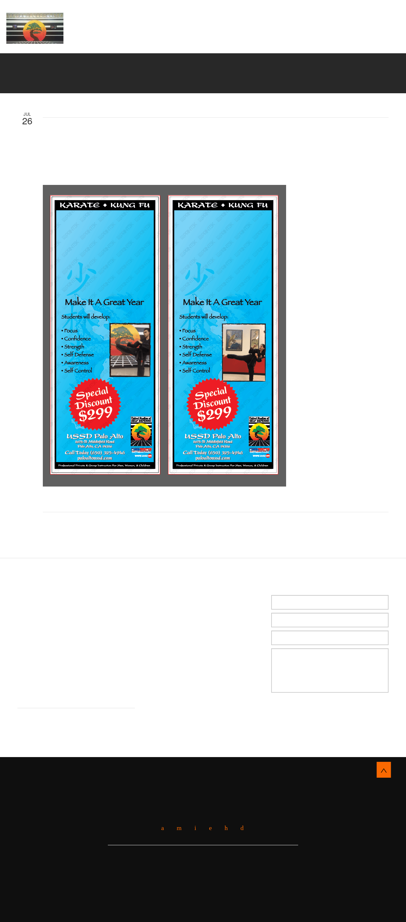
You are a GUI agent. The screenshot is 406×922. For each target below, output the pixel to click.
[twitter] (193, 828)
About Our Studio (156, 38)
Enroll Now (203, 14)
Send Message (304, 712)
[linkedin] (208, 828)
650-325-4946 (361, 26)
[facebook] (160, 828)
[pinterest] (224, 828)
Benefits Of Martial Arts (226, 38)
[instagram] (240, 828)
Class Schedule (234, 45)
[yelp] (177, 828)
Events (191, 45)
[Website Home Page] (34, 28)
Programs (285, 38)
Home (117, 38)
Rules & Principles (144, 45)
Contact (278, 45)
